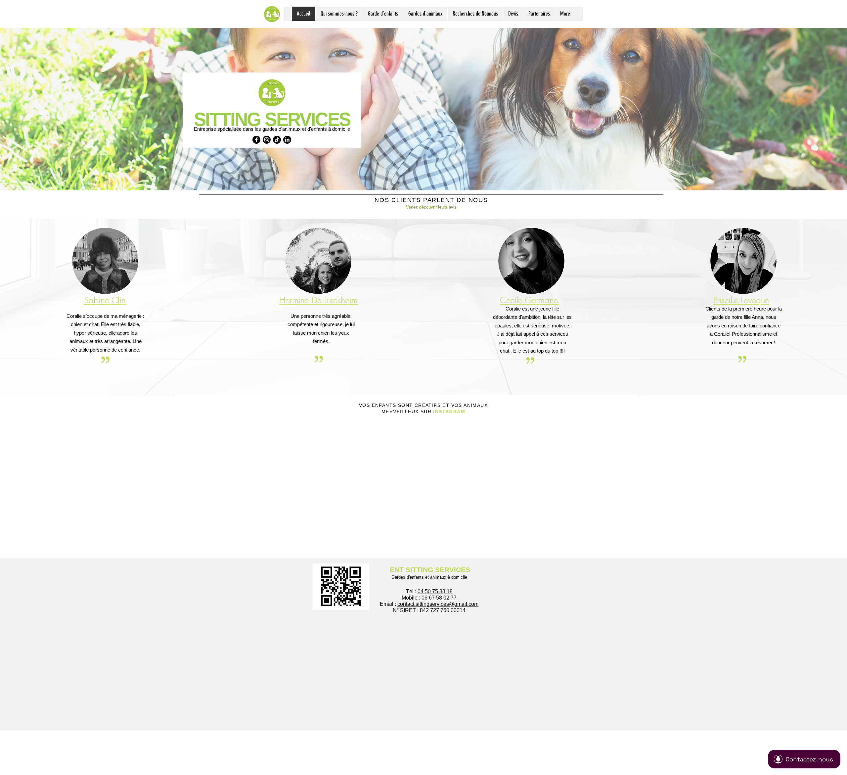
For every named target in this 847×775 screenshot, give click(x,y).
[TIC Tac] (277, 140)
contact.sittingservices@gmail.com (437, 604)
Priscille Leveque (741, 300)
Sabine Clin (105, 300)
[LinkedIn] (287, 140)
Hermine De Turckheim (318, 300)
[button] (383, 14)
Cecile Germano (529, 300)
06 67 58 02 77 (439, 598)
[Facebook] (256, 140)
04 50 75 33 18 (435, 591)
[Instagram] (267, 140)
